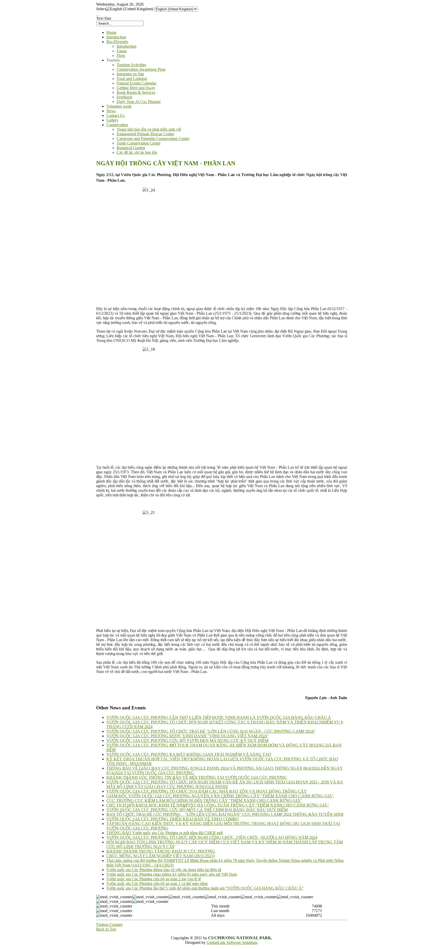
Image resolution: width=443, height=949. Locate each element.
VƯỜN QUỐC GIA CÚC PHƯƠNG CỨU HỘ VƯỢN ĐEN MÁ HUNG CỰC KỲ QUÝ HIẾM (187, 740)
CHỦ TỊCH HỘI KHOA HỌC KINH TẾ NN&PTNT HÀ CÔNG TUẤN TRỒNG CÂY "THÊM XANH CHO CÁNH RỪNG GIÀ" (217, 805)
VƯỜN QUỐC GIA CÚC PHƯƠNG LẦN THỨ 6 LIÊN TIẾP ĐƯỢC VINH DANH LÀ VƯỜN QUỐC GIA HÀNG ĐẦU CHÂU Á (218, 717)
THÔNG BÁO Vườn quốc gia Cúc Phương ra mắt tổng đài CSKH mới (164, 833)
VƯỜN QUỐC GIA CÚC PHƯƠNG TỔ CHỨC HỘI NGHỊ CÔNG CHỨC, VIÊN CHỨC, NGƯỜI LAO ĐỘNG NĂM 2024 (211, 837)
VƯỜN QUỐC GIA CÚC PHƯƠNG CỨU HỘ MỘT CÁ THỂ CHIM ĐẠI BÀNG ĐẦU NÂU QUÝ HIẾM (197, 810)
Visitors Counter (109, 924)
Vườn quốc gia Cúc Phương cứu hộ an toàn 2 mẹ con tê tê (153, 879)
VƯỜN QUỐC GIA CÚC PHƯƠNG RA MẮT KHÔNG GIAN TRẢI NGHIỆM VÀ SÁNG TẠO (188, 754)
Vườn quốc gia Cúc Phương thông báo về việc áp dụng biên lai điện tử (163, 870)
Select (101, 9)
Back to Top (106, 929)
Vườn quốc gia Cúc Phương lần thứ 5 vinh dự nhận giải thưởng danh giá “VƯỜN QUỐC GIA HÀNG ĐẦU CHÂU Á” (205, 888)
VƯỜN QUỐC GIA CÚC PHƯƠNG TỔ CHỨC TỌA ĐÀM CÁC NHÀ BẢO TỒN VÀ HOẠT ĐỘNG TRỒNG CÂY (206, 791)
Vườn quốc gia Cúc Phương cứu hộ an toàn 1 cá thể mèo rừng (157, 883)
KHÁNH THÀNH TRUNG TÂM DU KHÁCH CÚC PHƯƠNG (160, 851)
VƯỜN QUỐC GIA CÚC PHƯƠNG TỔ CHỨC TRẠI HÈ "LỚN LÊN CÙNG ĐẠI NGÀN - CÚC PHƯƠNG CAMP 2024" (210, 731)
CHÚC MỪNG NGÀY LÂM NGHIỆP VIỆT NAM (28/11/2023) (160, 856)
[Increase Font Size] (96, 14)
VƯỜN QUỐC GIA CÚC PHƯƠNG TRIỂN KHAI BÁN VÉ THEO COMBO (172, 819)
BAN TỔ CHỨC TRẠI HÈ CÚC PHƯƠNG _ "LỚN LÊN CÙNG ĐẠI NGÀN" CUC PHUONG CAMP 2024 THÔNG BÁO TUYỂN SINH (225, 814)
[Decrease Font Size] (98, 14)
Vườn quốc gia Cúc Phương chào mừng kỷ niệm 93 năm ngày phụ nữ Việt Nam (171, 874)
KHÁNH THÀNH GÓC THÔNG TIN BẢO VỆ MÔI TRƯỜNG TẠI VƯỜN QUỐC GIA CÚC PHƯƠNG (196, 777)
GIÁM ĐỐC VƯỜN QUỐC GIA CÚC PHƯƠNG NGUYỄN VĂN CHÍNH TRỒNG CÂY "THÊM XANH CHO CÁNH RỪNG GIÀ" (220, 796)
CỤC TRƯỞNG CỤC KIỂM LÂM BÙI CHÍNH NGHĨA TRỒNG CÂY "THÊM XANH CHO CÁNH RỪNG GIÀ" (204, 800)
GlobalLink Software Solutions (232, 942)
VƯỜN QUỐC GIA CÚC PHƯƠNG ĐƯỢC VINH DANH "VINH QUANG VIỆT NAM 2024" (187, 736)
